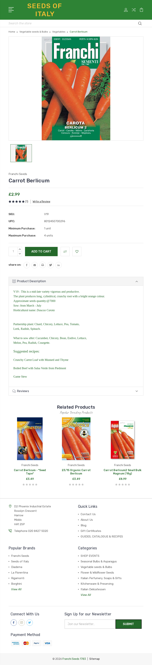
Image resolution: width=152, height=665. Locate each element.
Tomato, (75, 324)
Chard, (38, 324)
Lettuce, (58, 324)
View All (16, 589)
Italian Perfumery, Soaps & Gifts (101, 578)
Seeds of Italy (20, 561)
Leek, (16, 328)
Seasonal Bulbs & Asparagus (99, 561)
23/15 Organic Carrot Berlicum (76, 472)
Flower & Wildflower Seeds (97, 572)
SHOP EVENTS (90, 556)
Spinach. (35, 328)
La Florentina (19, 572)
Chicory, (48, 324)
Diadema (16, 567)
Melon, (17, 342)
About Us (87, 519)
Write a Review (41, 201)
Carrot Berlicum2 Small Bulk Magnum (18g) (123, 472)
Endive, (72, 338)
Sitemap (94, 659)
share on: (15, 264)
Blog (83, 525)
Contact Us (88, 514)
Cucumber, (42, 338)
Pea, (66, 324)
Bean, (63, 338)
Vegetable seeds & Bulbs (96, 567)
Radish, (25, 328)
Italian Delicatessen (93, 589)
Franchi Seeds (20, 556)
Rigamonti (17, 578)
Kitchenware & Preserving (97, 583)
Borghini (16, 583)
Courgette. (44, 342)
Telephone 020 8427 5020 (31, 531)
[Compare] (134, 12)
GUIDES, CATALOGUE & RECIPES (102, 536)
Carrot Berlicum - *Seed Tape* (30, 472)
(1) (26, 201)
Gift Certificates (91, 531)
